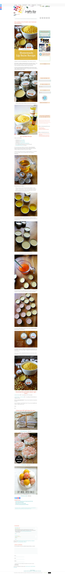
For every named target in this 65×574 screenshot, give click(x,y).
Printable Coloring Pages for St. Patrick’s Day (44, 135)
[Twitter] (1, 4)
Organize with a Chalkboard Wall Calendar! (44, 129)
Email (15, 558)
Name (15, 555)
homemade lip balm (21, 508)
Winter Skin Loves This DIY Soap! (21, 503)
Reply (15, 533)
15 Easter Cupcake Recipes (42, 128)
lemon (24, 143)
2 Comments (20, 24)
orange (21, 143)
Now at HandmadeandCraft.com (44, 126)
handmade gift (17, 508)
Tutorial (30, 508)
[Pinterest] (1, 7)
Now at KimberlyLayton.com (44, 132)
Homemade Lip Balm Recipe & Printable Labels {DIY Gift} (24, 501)
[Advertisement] (25, 517)
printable (28, 508)
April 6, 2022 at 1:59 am (17, 528)
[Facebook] (1, 6)
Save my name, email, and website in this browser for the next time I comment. (24, 563)
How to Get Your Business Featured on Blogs (44, 136)
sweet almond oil (22, 142)
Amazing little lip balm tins (19, 145)
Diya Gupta (16, 527)
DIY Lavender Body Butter (20, 502)
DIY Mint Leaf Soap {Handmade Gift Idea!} (22, 504)
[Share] (1, 9)
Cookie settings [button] (45, 572)
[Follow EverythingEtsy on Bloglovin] (44, 55)
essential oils (27, 143)
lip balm (25, 508)
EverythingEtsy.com (44, 12)
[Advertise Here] (44, 117)
